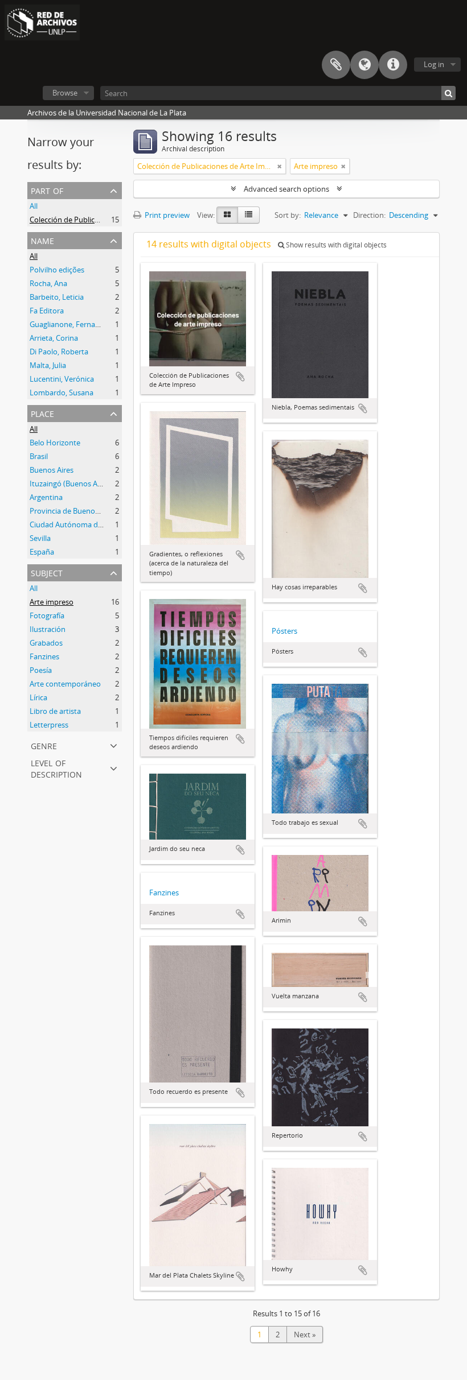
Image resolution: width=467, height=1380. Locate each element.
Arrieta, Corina (54, 338)
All (34, 206)
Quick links (393, 65)
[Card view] (227, 215)
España (42, 552)
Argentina (46, 497)
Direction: (369, 215)
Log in (434, 64)
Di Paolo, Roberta (59, 351)
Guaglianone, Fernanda (69, 324)
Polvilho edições (57, 270)
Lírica (38, 697)
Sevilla (40, 538)
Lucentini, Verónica (62, 379)
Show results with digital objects (335, 245)
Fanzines (44, 656)
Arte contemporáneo (65, 684)
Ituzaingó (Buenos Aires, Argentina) (89, 483)
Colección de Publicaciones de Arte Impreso (103, 219)
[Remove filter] (279, 166)
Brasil (39, 456)
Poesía (41, 670)
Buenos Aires (51, 470)
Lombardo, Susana (61, 392)
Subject (47, 572)
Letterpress (49, 725)
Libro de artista (55, 711)
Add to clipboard (240, 376)
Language (364, 65)
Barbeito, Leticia (57, 297)
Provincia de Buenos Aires (73, 511)
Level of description (56, 767)
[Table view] (248, 215)
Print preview (166, 215)
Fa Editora (47, 310)
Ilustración (47, 629)
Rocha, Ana (48, 283)
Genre (44, 745)
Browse (64, 93)
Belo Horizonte (55, 442)
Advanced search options (286, 189)
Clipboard (336, 65)
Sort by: (288, 215)
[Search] (448, 93)
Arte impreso (51, 602)
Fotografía (47, 615)
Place (42, 412)
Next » (305, 1334)
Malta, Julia (48, 365)
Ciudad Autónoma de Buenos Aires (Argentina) (108, 524)
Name (42, 239)
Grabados (46, 643)
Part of (47, 189)
